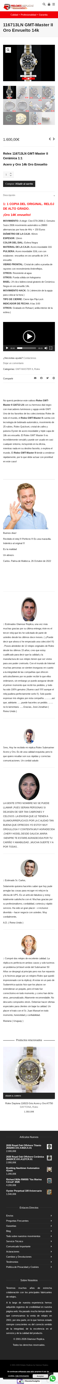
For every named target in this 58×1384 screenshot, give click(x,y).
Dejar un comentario (13, 363)
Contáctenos (29, 358)
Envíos (9, 1215)
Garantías (11, 1226)
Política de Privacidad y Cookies (22, 1267)
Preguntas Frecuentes (17, 1220)
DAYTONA (25, 1107)
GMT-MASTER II (24, 369)
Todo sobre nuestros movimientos (23, 1236)
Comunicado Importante (18, 1246)
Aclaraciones (12, 1251)
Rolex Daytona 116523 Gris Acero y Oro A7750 (29, 1103)
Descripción (9, 195)
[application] (29, 336)
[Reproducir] (7, 348)
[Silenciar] (45, 348)
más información (22, 1376)
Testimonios (12, 1262)
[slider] (26, 348)
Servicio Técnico (14, 1241)
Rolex (37, 369)
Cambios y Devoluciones (19, 1256)
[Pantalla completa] (50, 348)
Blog (8, 1231)
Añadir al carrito (24, 183)
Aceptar (40, 1376)
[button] (8, 50)
